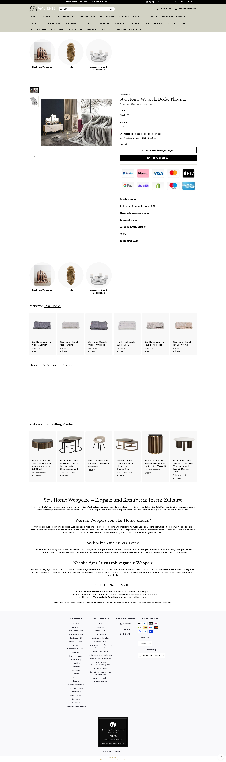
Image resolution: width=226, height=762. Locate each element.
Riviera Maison (52, 23)
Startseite (124, 95)
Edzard (158, 23)
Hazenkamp (71, 23)
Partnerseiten (100, 682)
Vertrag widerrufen (100, 638)
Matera (135, 23)
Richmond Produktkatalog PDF (137, 206)
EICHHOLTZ (151, 17)
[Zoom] (76, 122)
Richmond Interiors (173, 17)
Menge (123, 122)
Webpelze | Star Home (130, 104)
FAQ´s (123, 234)
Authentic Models (177, 23)
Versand (101, 627)
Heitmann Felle (37, 29)
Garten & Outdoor (130, 17)
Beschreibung (128, 199)
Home (32, 17)
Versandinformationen (133, 227)
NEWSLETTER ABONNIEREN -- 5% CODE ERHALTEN (87, 2)
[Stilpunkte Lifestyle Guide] (113, 746)
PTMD (146, 23)
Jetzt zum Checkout (158, 157)
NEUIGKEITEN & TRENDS (129, 29)
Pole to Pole (75, 29)
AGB (101, 623)
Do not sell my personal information (100, 673)
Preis (122, 110)
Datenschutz (101, 631)
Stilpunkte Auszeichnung (134, 213)
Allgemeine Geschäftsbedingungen (101, 663)
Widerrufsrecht (101, 641)
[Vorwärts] (34, 156)
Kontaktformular (129, 241)
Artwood (120, 23)
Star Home (57, 29)
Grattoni (105, 23)
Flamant (34, 23)
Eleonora (92, 29)
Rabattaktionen (129, 220)
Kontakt (45, 17)
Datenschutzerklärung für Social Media (100, 646)
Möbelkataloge (86, 17)
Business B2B (107, 17)
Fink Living (89, 23)
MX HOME (107, 29)
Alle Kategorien (64, 17)
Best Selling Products (60, 424)
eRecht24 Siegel (100, 651)
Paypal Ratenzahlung (100, 678)
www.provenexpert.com (101, 658)
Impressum (101, 634)
